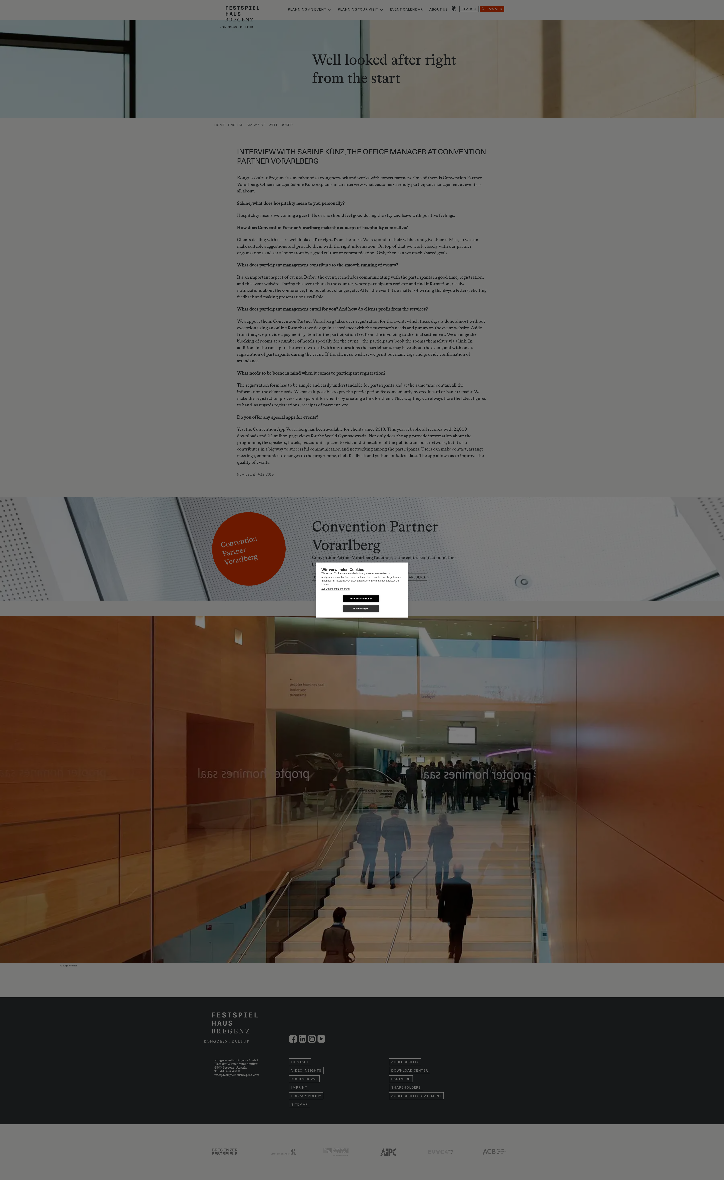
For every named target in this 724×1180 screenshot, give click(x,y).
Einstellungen (360, 608)
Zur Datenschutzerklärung (335, 588)
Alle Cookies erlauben (361, 599)
